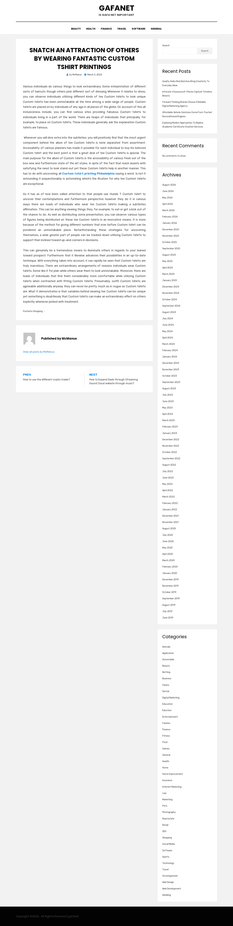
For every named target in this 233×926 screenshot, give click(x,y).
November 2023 (170, 369)
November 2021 (170, 522)
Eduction (167, 710)
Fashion (166, 723)
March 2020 (168, 560)
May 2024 (167, 331)
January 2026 (169, 223)
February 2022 (170, 503)
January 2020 (169, 573)
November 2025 (170, 236)
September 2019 (171, 598)
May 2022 (167, 484)
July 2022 (167, 471)
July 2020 (167, 535)
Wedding (166, 895)
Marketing (167, 799)
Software (138, 28)
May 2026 (167, 197)
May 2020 (167, 547)
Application (168, 653)
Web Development (171, 888)
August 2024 (169, 312)
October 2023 (169, 376)
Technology (168, 863)
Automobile (168, 659)
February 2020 (170, 566)
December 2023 (170, 363)
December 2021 (170, 516)
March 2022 (168, 496)
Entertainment (170, 717)
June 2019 (167, 617)
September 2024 (171, 306)
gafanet (116, 8)
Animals (166, 647)
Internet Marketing (171, 787)
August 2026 (169, 185)
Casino (165, 685)
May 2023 (167, 407)
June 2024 (168, 325)
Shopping (38, 311)
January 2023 (169, 433)
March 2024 (168, 344)
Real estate (168, 818)
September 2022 (171, 458)
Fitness (166, 736)
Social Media (168, 844)
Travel (121, 28)
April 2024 (167, 337)
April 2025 (167, 267)
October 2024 (169, 299)
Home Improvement (172, 774)
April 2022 (167, 490)
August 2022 (169, 465)
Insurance (167, 780)
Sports (165, 857)
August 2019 (168, 605)
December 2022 (170, 439)
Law (164, 793)
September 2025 (171, 248)
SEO (164, 831)
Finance (106, 28)
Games (166, 748)
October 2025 (169, 242)
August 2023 (169, 388)
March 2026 (168, 210)
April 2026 (167, 204)
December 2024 (170, 286)
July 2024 (167, 318)
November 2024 (170, 293)
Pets (164, 806)
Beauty (76, 28)
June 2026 (168, 191)
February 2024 (170, 350)
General (156, 28)
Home (165, 767)
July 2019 (167, 611)
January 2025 (169, 280)
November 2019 (170, 586)
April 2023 (167, 414)
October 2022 (169, 452)
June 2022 (168, 477)
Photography (169, 812)
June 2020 (168, 541)
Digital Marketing (170, 697)
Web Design (168, 882)
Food (164, 742)
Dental (165, 691)
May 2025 (167, 261)
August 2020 (169, 528)
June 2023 (168, 401)
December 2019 (170, 579)
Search (166, 45)
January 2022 (169, 509)
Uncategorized (170, 876)
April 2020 (167, 554)
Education (167, 704)
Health (90, 28)
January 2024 (169, 356)
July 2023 (167, 395)
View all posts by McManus (38, 351)
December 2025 (170, 229)
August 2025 (169, 255)
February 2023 (170, 426)
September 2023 (171, 382)
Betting (166, 672)
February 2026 (170, 216)
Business (166, 678)
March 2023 (168, 420)
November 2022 (170, 446)
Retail (165, 825)
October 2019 (169, 592)
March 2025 (168, 274)
